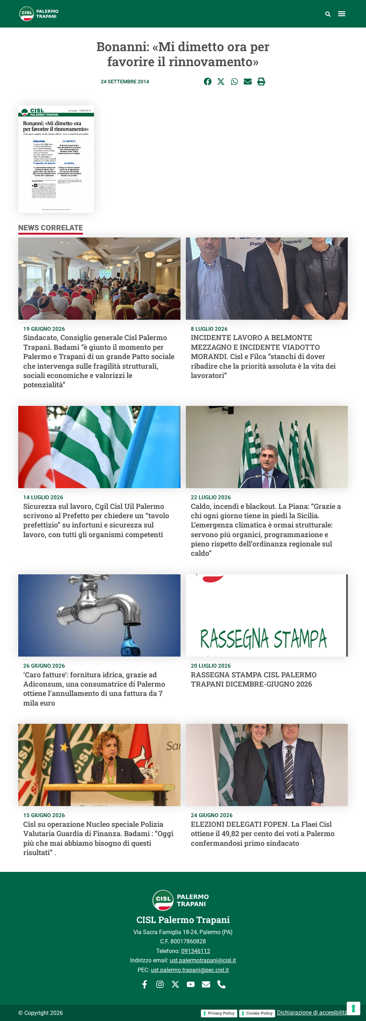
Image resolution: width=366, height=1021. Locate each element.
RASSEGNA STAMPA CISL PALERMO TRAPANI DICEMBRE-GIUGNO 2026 (254, 679)
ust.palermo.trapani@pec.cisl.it (190, 970)
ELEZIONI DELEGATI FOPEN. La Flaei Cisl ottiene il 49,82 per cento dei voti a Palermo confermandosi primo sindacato (263, 833)
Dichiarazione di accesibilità (312, 1012)
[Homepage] (58, 13)
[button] (342, 14)
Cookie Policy (259, 1013)
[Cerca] (328, 13)
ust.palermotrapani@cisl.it (203, 960)
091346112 (195, 951)
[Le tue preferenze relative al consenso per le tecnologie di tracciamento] (353, 1008)
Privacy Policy (221, 1013)
